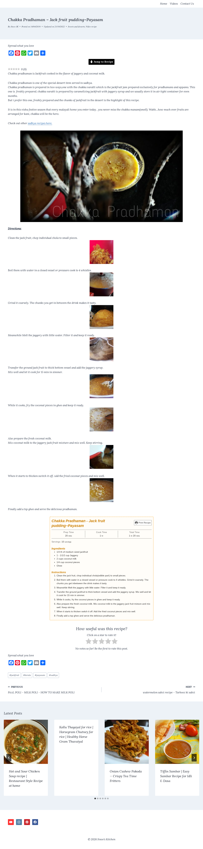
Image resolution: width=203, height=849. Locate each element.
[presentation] (26, 742)
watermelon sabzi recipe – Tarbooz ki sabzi (169, 689)
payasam (40, 675)
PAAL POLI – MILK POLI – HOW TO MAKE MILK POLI (41, 689)
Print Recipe (144, 523)
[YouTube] (11, 822)
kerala (27, 675)
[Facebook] (35, 822)
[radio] (89, 641)
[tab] (95, 798)
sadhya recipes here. (40, 123)
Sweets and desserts (76, 26)
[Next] (194, 757)
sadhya (53, 675)
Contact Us (187, 3)
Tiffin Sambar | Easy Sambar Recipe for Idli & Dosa (176, 776)
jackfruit (14, 675)
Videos (174, 3)
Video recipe (91, 26)
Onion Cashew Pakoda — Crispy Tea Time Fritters (126, 776)
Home (163, 3)
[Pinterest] (27, 822)
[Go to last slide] (8, 757)
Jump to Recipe (103, 61)
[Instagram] (19, 822)
